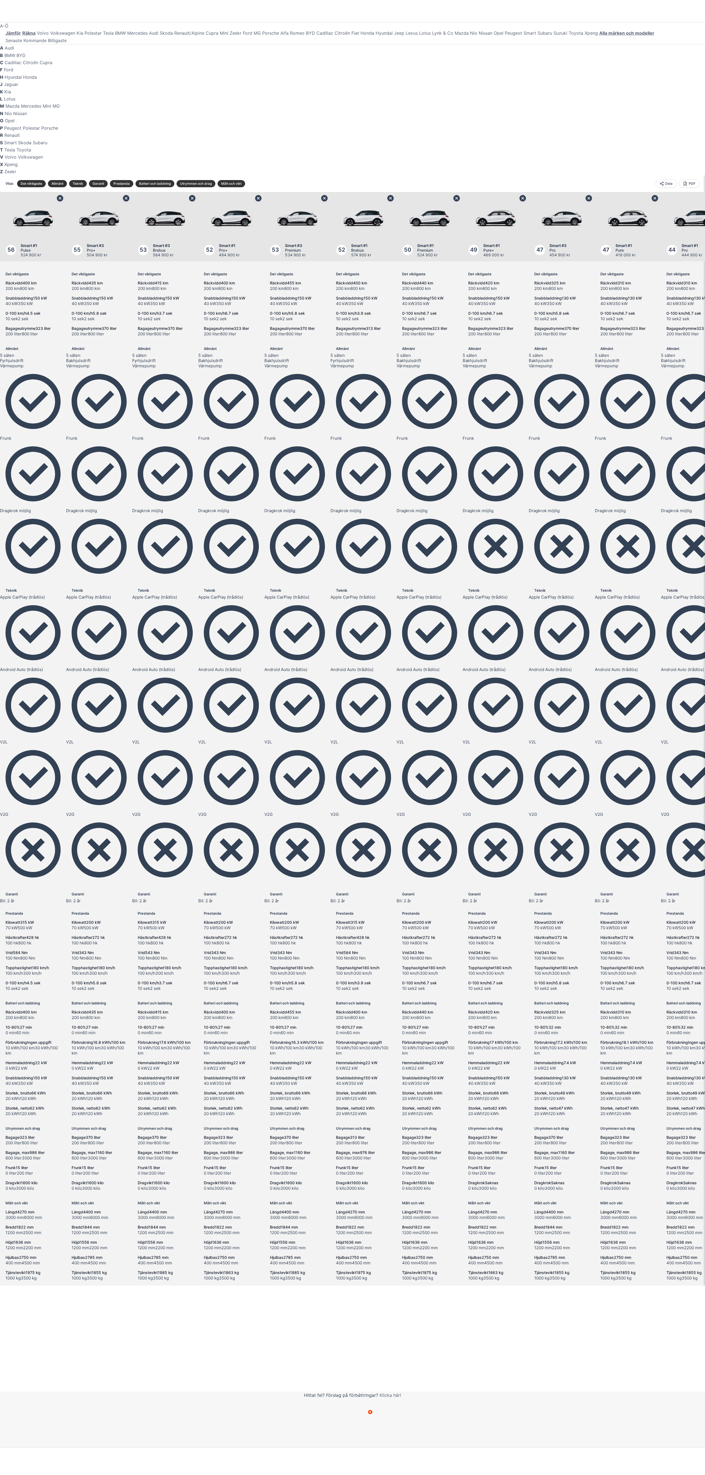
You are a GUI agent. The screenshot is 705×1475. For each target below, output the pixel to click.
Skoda (166, 33)
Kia (80, 33)
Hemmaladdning (26, 1062)
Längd (20, 1212)
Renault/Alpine (189, 33)
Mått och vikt (231, 183)
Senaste (14, 40)
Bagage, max (25, 1152)
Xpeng (591, 33)
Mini (224, 33)
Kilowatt (20, 922)
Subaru (545, 33)
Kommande (35, 40)
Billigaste (57, 40)
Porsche (270, 33)
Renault (12, 135)
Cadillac (324, 33)
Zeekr (236, 33)
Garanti (98, 183)
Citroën (342, 33)
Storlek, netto (25, 1108)
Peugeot (513, 33)
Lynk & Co (442, 33)
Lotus (425, 33)
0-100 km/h (23, 313)
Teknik (78, 183)
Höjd (18, 1242)
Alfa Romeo (292, 33)
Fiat (355, 33)
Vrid (17, 952)
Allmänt (57, 183)
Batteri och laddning (155, 183)
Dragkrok (483, 1182)
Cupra (212, 33)
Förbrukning (28, 1042)
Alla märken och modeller (626, 33)
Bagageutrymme (28, 328)
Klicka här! (390, 1395)
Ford (247, 33)
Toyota (576, 33)
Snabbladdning (26, 298)
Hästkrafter (22, 937)
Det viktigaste (31, 183)
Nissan (485, 33)
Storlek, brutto (26, 1093)
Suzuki (560, 33)
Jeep (399, 33)
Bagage (20, 1137)
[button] (190, 12)
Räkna (29, 33)
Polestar (93, 33)
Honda (367, 33)
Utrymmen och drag (196, 183)
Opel (498, 33)
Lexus (412, 33)
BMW (120, 33)
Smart (530, 33)
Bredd (20, 1227)
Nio (473, 33)
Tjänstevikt (23, 1272)
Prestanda (121, 183)
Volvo (43, 33)
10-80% (19, 1027)
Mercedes (137, 33)
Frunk (17, 1167)
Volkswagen (62, 33)
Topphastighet (27, 967)
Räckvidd (21, 283)
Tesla (108, 33)
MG (257, 33)
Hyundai (384, 33)
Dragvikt (21, 1182)
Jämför (13, 33)
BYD (310, 33)
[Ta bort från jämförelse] (60, 198)
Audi (153, 33)
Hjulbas (21, 1257)
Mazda (462, 33)
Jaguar (11, 84)
